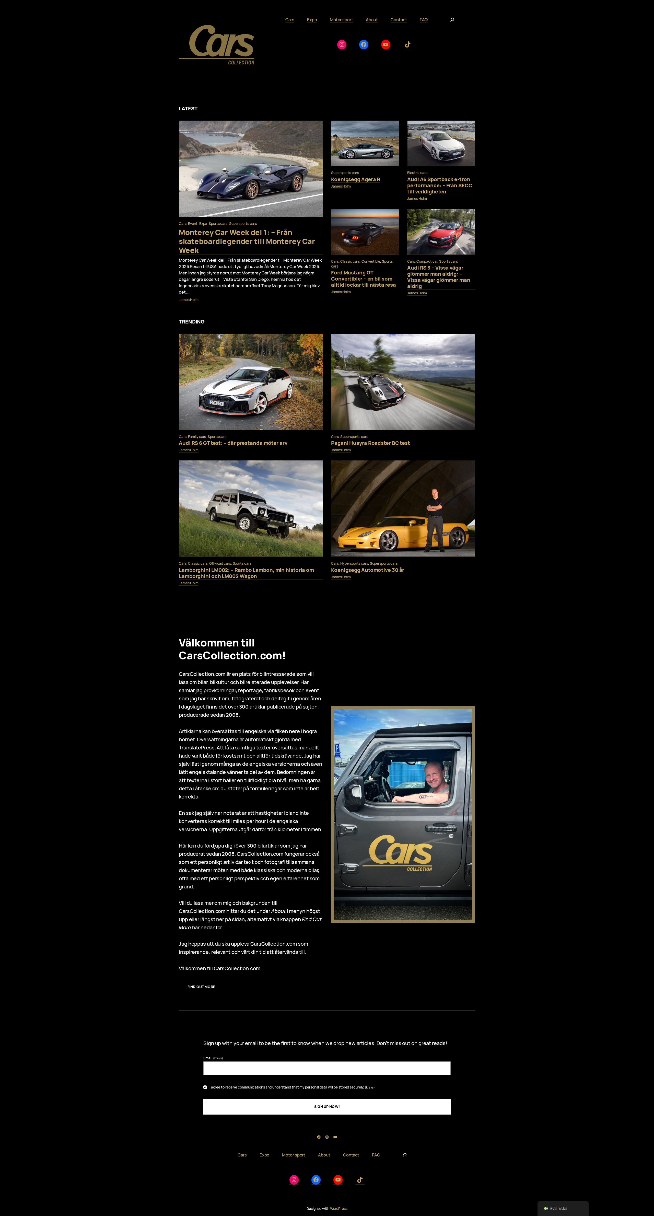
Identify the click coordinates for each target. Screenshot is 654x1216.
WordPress (338, 1208)
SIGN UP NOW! (327, 1106)
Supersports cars (243, 223)
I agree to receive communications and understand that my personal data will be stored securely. (292, 1087)
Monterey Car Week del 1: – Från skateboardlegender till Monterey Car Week (247, 241)
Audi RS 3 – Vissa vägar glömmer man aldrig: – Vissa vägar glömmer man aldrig (438, 277)
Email (213, 1058)
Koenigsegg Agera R (355, 179)
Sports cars (218, 223)
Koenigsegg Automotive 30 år (367, 570)
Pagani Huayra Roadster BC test (370, 443)
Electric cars (417, 172)
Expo (203, 223)
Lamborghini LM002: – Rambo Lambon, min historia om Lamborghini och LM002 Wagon (246, 573)
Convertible (370, 261)
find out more (201, 986)
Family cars (197, 436)
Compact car (426, 261)
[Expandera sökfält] (452, 19)
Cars (182, 223)
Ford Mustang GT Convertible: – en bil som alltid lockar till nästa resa (363, 279)
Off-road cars (220, 563)
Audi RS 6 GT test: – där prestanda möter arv (233, 443)
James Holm (188, 299)
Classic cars (350, 261)
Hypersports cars (354, 563)
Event (192, 223)
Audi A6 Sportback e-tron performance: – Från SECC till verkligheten (439, 185)
